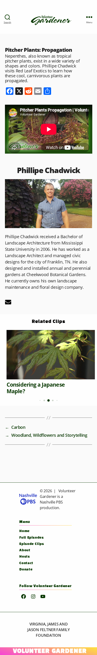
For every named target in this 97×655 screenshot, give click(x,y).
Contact (26, 563)
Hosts (24, 556)
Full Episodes (31, 537)
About (24, 550)
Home (24, 531)
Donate (25, 569)
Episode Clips (31, 544)
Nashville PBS (51, 502)
